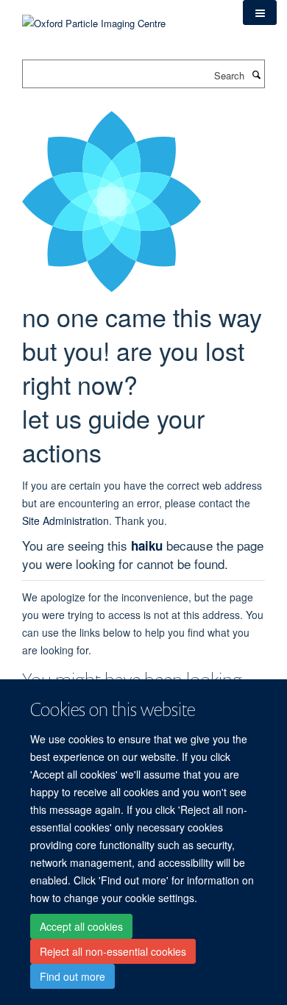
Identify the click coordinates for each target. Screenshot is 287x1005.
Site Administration (65, 520)
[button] (260, 12)
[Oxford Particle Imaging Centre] (94, 22)
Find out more (72, 976)
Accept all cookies (81, 926)
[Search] (256, 74)
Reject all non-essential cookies (113, 951)
